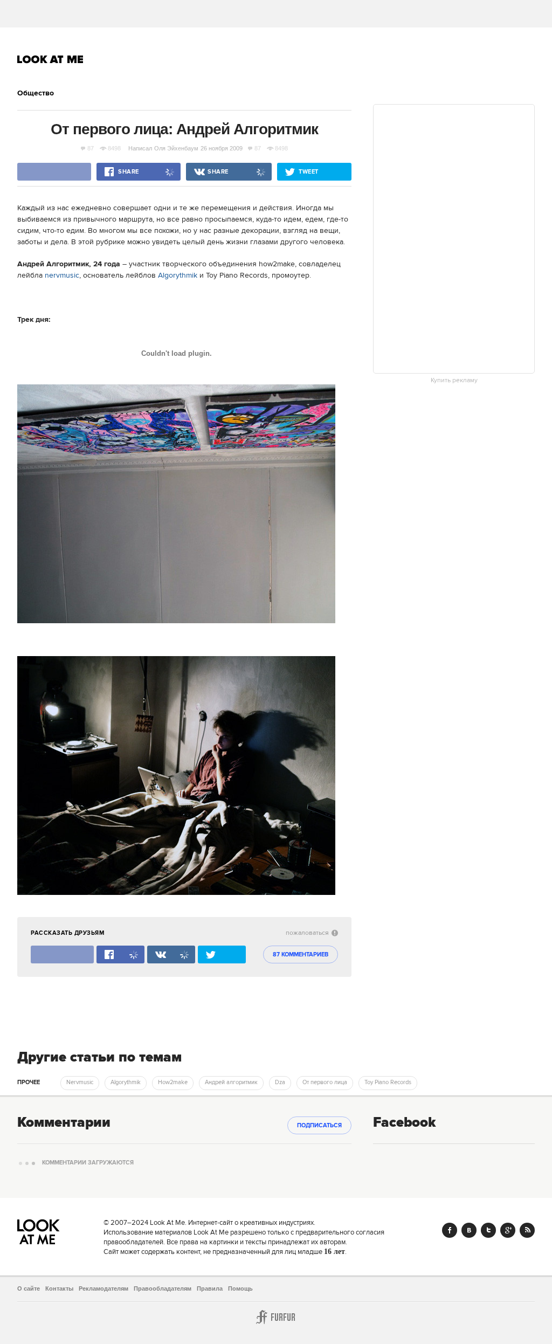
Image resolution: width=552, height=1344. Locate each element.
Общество (35, 93)
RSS (527, 1230)
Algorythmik (177, 275)
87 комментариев (300, 955)
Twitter (488, 1230)
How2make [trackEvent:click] (173, 1082)
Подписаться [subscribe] (319, 1125)
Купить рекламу (454, 380)
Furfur (276, 1317)
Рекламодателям (103, 1288)
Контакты (59, 1288)
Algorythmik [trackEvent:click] (126, 1082)
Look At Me (50, 59)
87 (90, 148)
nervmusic (62, 275)
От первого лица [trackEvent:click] (324, 1082)
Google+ (507, 1230)
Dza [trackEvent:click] (280, 1082)
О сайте (28, 1288)
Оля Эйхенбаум (176, 148)
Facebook (449, 1230)
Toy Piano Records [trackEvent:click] (387, 1082)
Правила (210, 1288)
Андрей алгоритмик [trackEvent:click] (231, 1082)
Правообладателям (162, 1288)
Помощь (240, 1288)
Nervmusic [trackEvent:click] (79, 1082)
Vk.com (469, 1230)
